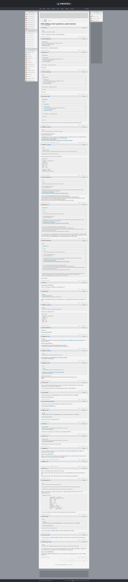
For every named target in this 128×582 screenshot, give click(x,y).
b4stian (46, 52)
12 (62, 20)
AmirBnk (46, 291)
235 (84, 20)
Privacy (43, 580)
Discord (75, 580)
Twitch (88, 580)
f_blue (46, 144)
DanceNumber (47, 401)
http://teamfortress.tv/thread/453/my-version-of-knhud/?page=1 (72, 340)
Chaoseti (46, 382)
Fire (45, 461)
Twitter (71, 580)
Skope (46, 27)
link (86, 36)
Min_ (45, 282)
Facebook (79, 580)
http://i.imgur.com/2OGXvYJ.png (47, 397)
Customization (47, 25)
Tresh (46, 436)
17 (77, 20)
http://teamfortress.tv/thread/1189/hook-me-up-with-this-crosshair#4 (54, 357)
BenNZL (46, 448)
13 (65, 20)
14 (68, 20)
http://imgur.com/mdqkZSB (46, 332)
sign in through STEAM (62, 564)
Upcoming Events (31, 31)
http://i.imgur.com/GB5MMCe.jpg (47, 551)
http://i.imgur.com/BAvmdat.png (47, 454)
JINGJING (46, 392)
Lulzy (46, 468)
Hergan (46, 96)
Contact (40, 580)
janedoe (46, 336)
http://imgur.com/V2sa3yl (46, 45)
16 (74, 20)
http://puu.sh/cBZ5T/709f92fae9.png (48, 405)
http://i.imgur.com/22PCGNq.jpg (47, 285)
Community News (31, 12)
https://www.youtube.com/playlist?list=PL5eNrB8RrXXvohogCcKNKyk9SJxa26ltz (57, 140)
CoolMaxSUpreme (48, 177)
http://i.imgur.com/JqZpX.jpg (46, 343)
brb (45, 410)
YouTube (84, 580)
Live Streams (96, 12)
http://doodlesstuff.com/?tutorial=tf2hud (48, 139)
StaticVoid (46, 480)
